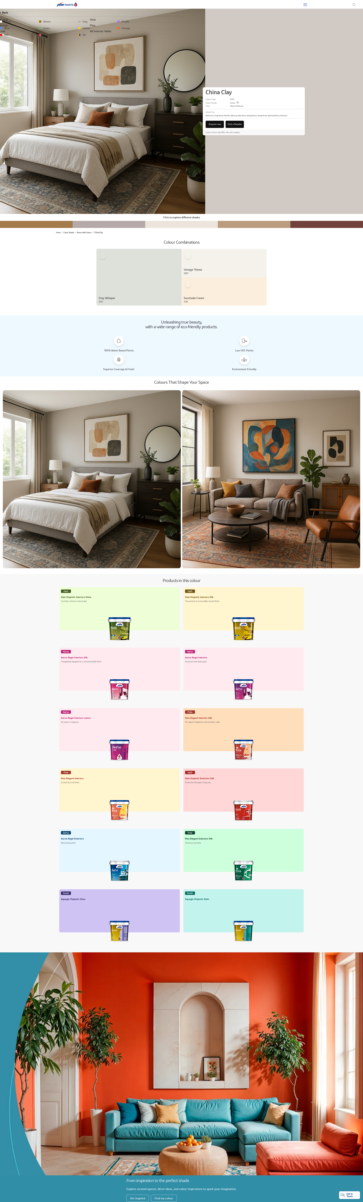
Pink (82, 33)
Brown (83, 21)
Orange (232, 27)
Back (8, 12)
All (155, 33)
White (8, 21)
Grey (156, 21)
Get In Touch (349, 1195)
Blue (8, 27)
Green (83, 27)
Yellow (157, 27)
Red (8, 33)
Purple (232, 21)
